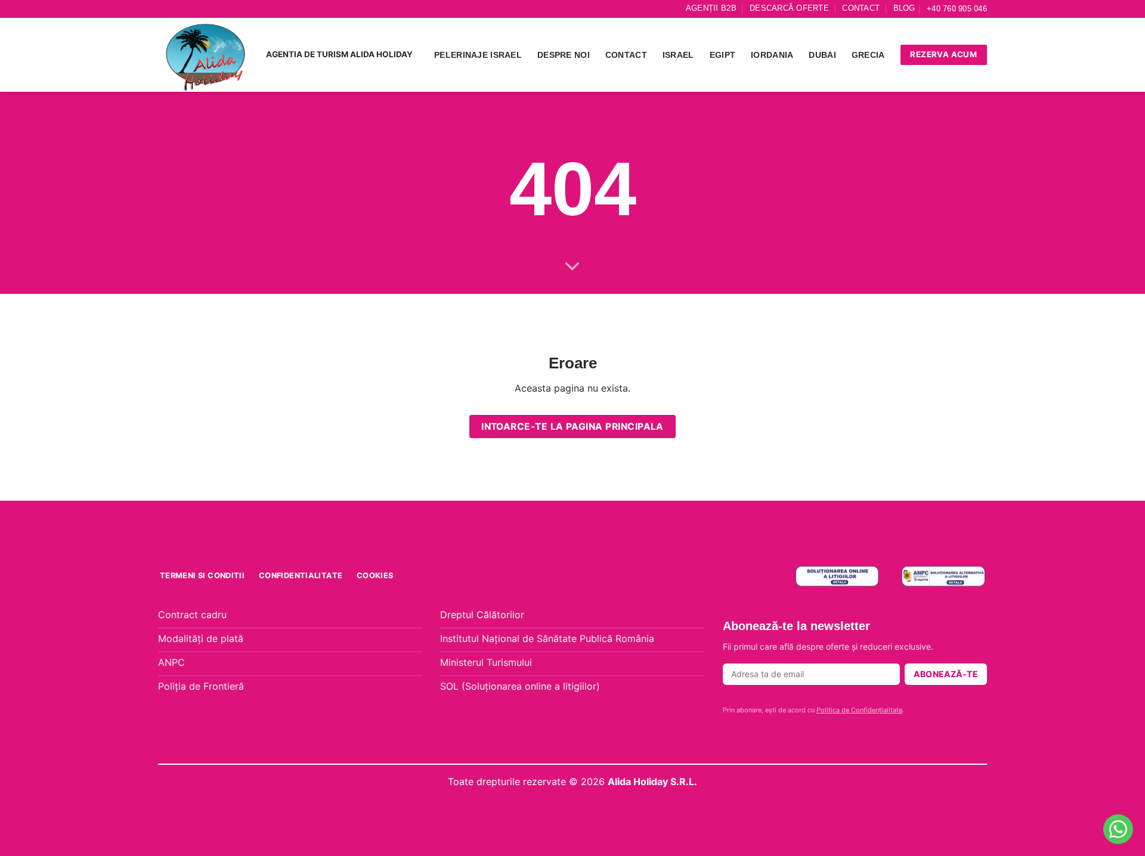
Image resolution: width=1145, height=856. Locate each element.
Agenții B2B (711, 8)
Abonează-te (946, 674)
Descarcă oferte (789, 8)
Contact (861, 8)
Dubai (822, 55)
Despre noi (563, 55)
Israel (678, 55)
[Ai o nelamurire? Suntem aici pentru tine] (1118, 829)
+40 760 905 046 (957, 8)
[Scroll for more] (572, 267)
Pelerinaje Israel (478, 55)
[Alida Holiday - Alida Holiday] (206, 55)
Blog (904, 8)
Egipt (722, 55)
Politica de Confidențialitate (859, 710)
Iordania (772, 55)
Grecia (868, 55)
